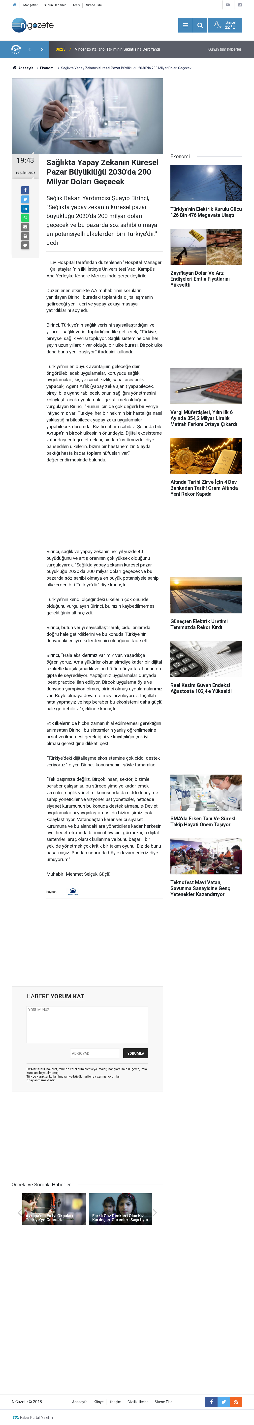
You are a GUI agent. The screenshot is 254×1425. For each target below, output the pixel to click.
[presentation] (29, 49)
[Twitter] (25, 199)
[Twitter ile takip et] (224, 1402)
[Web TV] (227, 4)
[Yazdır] (25, 236)
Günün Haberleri (55, 5)
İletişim (115, 1402)
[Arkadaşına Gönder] (25, 227)
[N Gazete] (33, 24)
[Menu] (185, 25)
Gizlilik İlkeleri (138, 1402)
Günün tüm (225, 49)
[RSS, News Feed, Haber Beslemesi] (236, 1402)
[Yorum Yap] (25, 245)
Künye (99, 1402)
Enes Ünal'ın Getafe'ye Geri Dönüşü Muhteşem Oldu (119, 49)
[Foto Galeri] (239, 4)
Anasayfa (80, 1402)
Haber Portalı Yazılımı (37, 1418)
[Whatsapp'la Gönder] (25, 218)
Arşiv (76, 5)
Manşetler (30, 5)
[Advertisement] (104, 506)
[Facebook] (25, 190)
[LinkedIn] (25, 209)
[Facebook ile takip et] (211, 1402)
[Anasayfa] (14, 5)
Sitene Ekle (94, 5)
